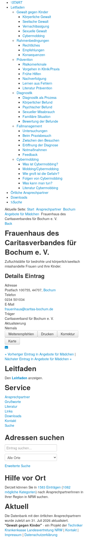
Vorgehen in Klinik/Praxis (41, 69)
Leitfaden (18, 7)
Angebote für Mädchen (22, 213)
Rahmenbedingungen (33, 40)
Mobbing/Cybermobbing (41, 168)
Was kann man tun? (37, 183)
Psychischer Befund (37, 107)
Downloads (19, 197)
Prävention (25, 59)
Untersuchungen (35, 130)
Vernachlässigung (36, 26)
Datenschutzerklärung (40, 534)
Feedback (30, 154)
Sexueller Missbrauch (39, 111)
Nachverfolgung (34, 78)
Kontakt (10, 420)
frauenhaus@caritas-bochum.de (29, 309)
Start (30, 209)
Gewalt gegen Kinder (32, 12)
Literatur (11, 406)
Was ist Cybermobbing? (40, 164)
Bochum (69, 209)
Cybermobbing (34, 35)
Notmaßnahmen (35, 149)
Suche (9, 425)
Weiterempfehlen (21, 333)
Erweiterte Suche (17, 465)
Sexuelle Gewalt (35, 31)
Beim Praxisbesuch (37, 135)
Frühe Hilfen (32, 73)
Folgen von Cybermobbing (42, 178)
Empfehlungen (33, 50)
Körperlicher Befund (37, 102)
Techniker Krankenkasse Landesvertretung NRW (44, 527)
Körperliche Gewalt (37, 16)
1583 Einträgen (49, 487)
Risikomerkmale (35, 64)
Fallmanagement (29, 126)
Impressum (14, 534)
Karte (12, 341)
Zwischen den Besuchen (41, 140)
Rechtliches (31, 45)
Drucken (47, 333)
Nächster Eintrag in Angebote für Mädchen (38, 358)
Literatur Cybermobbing (40, 187)
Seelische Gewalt (35, 21)
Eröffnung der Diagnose (40, 145)
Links (9, 411)
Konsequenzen (34, 54)
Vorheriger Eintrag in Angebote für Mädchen (40, 354)
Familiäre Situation (37, 116)
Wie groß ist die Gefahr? (41, 173)
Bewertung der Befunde (40, 121)
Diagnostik (24, 92)
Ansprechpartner (48, 209)
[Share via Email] (6, 347)
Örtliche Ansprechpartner (29, 192)
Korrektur (68, 333)
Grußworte (13, 401)
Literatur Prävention (37, 88)
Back (8, 223)
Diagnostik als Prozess (39, 97)
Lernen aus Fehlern (37, 83)
